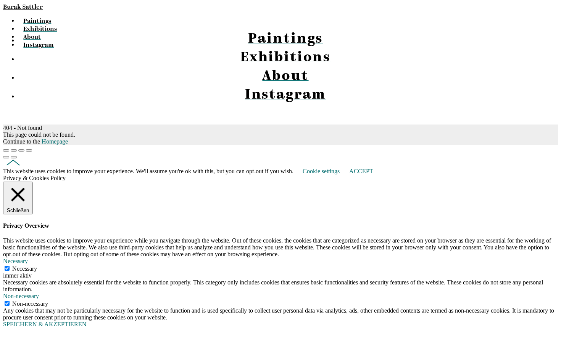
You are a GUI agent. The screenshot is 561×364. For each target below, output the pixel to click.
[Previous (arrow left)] (6, 157)
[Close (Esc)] (6, 150)
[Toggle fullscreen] (21, 150)
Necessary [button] (15, 261)
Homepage (55, 141)
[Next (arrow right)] (14, 157)
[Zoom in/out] (29, 150)
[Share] (14, 150)
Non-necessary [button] (21, 296)
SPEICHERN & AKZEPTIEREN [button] (45, 324)
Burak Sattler (23, 7)
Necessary (24, 268)
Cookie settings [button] (321, 171)
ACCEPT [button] (361, 171)
